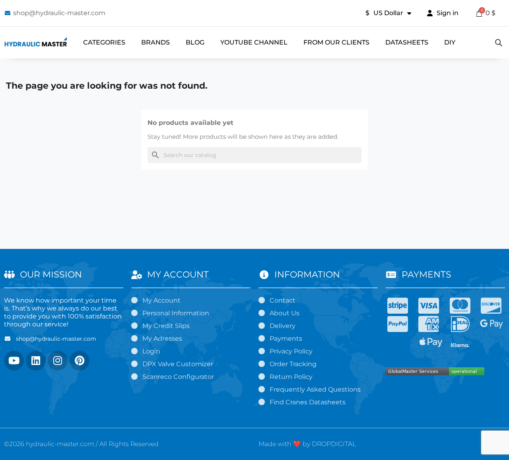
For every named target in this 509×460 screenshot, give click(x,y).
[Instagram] (58, 361)
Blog (195, 42)
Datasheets (406, 42)
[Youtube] (14, 361)
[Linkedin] (36, 361)
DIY (449, 42)
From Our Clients (336, 42)
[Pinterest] (79, 361)
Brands (155, 42)
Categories (104, 42)
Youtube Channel (254, 42)
